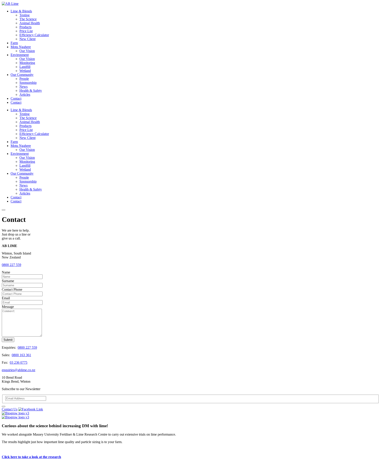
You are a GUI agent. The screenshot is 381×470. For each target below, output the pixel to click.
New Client (27, 39)
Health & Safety (30, 90)
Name (6, 272)
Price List (26, 31)
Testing (24, 15)
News (23, 86)
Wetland (25, 71)
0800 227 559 (11, 265)
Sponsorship (28, 82)
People (24, 79)
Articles (24, 94)
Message (8, 307)
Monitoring (27, 63)
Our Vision (27, 51)
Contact (16, 98)
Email (6, 298)
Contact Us (9, 409)
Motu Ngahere (21, 47)
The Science (28, 19)
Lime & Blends (21, 11)
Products (25, 27)
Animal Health (29, 23)
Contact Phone (12, 289)
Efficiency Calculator (34, 35)
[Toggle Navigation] (3, 210)
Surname (8, 281)
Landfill (24, 67)
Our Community (22, 75)
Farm (14, 43)
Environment (20, 55)
